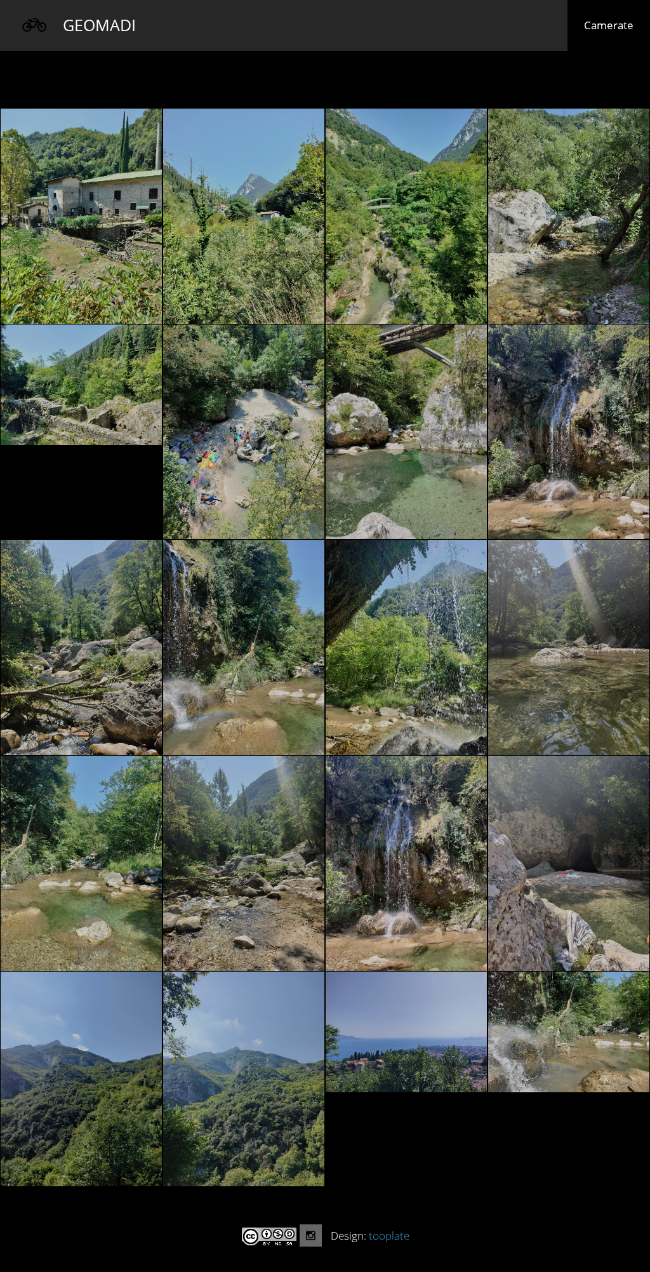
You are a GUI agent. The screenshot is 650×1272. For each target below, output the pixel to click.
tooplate (389, 1235)
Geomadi (99, 25)
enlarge (81, 216)
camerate (617, 24)
